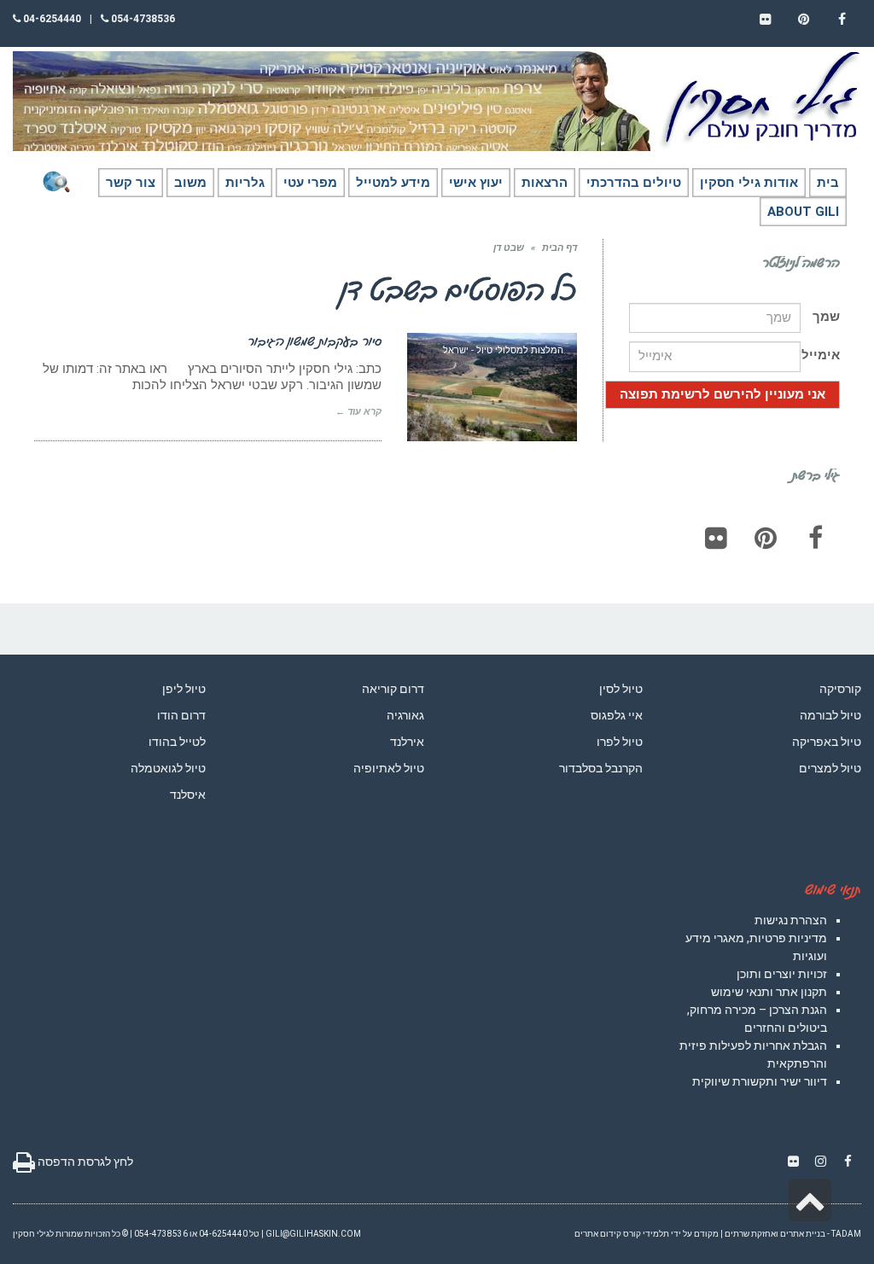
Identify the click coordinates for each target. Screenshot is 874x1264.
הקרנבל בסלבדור (601, 768)
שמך (826, 316)
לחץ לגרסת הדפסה (84, 1161)
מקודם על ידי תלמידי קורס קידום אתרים (646, 1233)
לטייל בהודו (177, 741)
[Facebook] (815, 538)
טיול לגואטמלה (168, 768)
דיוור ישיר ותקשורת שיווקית (759, 1081)
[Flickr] (716, 538)
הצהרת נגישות (791, 920)
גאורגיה (405, 715)
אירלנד (407, 741)
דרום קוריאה (393, 689)
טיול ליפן (184, 689)
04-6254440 (50, 19)
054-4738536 (141, 19)
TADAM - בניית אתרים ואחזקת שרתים (793, 1233)
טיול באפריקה (826, 741)
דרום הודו (181, 715)
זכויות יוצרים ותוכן (782, 974)
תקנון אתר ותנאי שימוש (769, 992)
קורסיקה (840, 689)
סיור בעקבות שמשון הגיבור (315, 340)
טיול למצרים (830, 768)
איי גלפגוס (617, 715)
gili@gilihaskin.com (313, 1233)
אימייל (820, 355)
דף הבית (559, 247)
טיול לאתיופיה (388, 768)
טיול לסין (621, 689)
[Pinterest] (765, 538)
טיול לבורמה (830, 715)
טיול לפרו (620, 741)
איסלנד (188, 794)
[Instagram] (820, 1161)
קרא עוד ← (358, 411)
